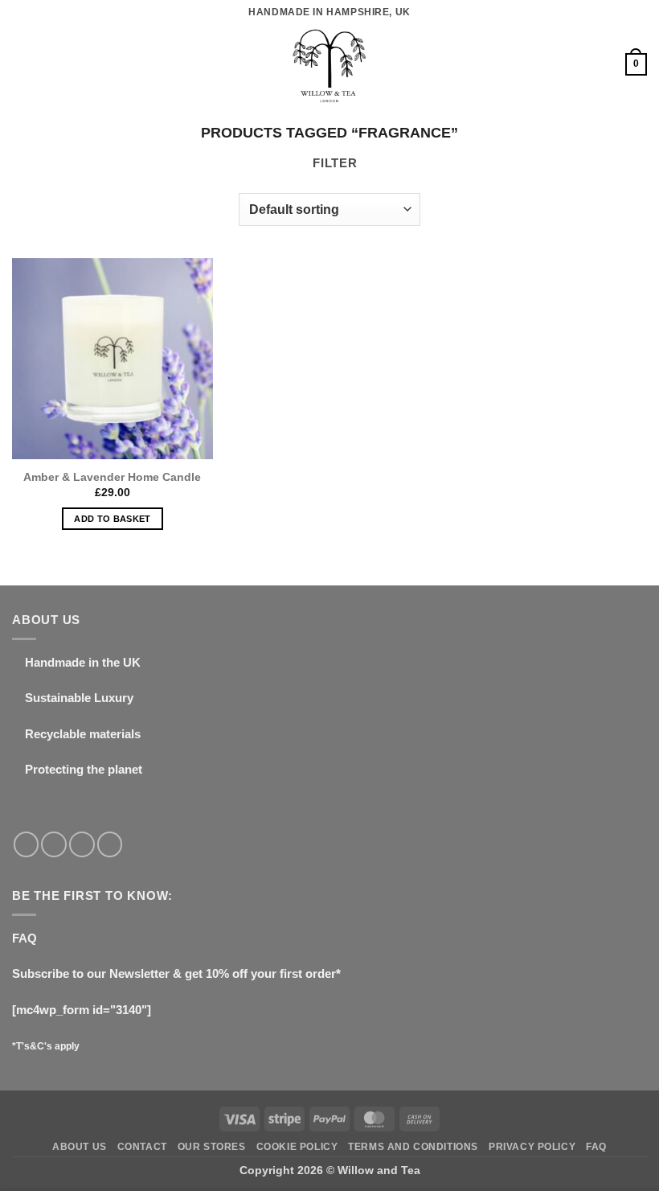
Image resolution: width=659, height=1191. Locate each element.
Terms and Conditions (413, 1146)
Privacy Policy (532, 1146)
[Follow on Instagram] (54, 844)
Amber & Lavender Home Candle (112, 476)
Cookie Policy (297, 1146)
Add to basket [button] (112, 519)
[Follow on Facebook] (26, 844)
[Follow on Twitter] (82, 844)
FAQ (24, 938)
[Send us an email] (110, 844)
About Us (79, 1146)
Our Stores (212, 1146)
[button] (21, 64)
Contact (142, 1146)
